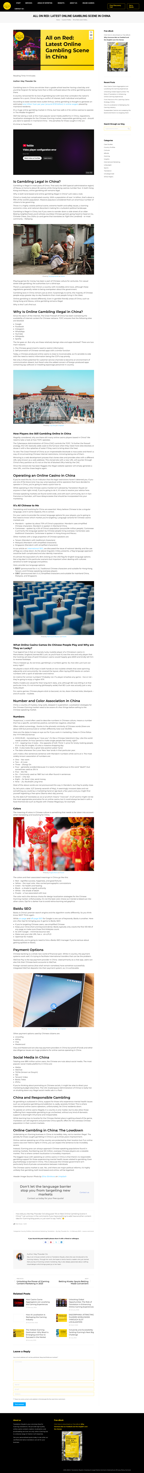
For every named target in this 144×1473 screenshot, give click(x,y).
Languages (107, 165)
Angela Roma (53, 872)
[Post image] (18, 1303)
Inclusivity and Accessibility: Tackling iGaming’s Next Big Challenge (81, 1332)
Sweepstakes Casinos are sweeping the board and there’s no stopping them (117, 111)
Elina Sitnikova (48, 1176)
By (62, 1231)
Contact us (84, 1192)
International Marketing (39, 1231)
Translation (51, 1231)
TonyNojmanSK (53, 276)
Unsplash (61, 425)
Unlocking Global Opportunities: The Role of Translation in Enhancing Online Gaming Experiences (81, 1303)
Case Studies (108, 144)
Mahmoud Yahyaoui (53, 636)
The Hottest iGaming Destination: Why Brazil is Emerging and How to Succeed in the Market (37, 1333)
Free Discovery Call (115, 6)
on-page (22, 918)
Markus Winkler (53, 1029)
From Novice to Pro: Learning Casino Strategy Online (116, 101)
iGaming (107, 156)
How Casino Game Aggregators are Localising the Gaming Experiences (38, 1302)
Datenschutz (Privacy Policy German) (119, 1470)
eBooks (106, 153)
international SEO (35, 548)
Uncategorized (109, 174)
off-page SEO (36, 918)
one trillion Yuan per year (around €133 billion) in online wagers (50, 104)
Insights (106, 159)
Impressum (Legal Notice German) (95, 1470)
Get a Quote (131, 6)
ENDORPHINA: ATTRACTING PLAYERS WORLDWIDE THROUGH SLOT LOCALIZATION (81, 1318)
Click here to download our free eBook (117, 37)
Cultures (107, 150)
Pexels (63, 276)
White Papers (108, 177)
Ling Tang (52, 425)
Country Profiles (26, 1231)
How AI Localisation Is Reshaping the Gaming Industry (36, 1317)
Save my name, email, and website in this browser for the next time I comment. (40, 1399)
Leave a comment (88, 1231)
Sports (106, 168)
